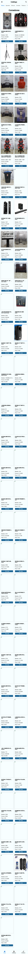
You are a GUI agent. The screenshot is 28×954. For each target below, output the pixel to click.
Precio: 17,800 (5, 411)
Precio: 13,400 (19, 224)
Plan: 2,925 (4, 755)
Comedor (18, 5)
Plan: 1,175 (4, 319)
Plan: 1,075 (4, 101)
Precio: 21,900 (19, 878)
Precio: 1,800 (18, 192)
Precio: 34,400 (5, 130)
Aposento (8, 5)
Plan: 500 (4, 693)
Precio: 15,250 (5, 691)
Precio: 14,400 (19, 473)
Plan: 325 (4, 163)
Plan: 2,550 (18, 818)
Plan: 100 (17, 132)
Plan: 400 (17, 381)
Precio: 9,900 (4, 161)
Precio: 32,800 (5, 99)
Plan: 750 (17, 911)
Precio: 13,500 (19, 36)
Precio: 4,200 (18, 317)
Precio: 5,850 (4, 941)
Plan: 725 (17, 880)
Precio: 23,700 (19, 754)
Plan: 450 (17, 38)
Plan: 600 (4, 225)
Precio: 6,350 (18, 566)
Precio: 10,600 (5, 255)
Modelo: (4, 35)
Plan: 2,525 (18, 70)
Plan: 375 (17, 412)
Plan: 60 (17, 537)
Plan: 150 (17, 319)
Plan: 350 (4, 257)
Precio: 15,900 (19, 442)
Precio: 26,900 (19, 691)
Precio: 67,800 (5, 379)
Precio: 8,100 (4, 785)
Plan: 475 (4, 350)
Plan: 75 (17, 194)
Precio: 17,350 (5, 660)
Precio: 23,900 (19, 504)
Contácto (23, 952)
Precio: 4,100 (18, 598)
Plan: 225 (17, 568)
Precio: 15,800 (5, 878)
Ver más (7, 41)
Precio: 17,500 (5, 566)
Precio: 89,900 (5, 754)
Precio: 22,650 (19, 909)
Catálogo (14, 2)
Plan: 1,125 (4, 132)
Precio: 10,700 (5, 442)
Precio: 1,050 (4, 68)
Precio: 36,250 (5, 317)
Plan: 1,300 (18, 257)
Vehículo (13, 5)
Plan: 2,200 (4, 381)
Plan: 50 (17, 787)
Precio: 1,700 (18, 535)
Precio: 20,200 (19, 722)
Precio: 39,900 (19, 255)
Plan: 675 (17, 724)
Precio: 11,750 (19, 660)
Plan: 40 (3, 70)
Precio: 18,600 (5, 224)
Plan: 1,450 (18, 849)
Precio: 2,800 (18, 130)
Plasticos (24, 5)
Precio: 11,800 (19, 379)
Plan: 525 (17, 444)
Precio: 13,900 (19, 348)
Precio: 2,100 (4, 598)
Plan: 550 (4, 288)
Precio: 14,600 (5, 348)
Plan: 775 (17, 506)
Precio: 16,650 (5, 473)
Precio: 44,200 (19, 847)
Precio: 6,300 (4, 847)
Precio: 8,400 (4, 36)
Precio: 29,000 (5, 909)
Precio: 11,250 (19, 411)
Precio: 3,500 (18, 99)
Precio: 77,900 (19, 68)
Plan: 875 (17, 693)
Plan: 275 (4, 38)
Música (2, 5)
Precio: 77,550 (19, 816)
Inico (5, 952)
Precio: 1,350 (18, 785)
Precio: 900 (4, 816)
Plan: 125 (17, 101)
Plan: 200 (4, 942)
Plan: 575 (4, 568)
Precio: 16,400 (5, 286)
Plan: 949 (4, 911)
